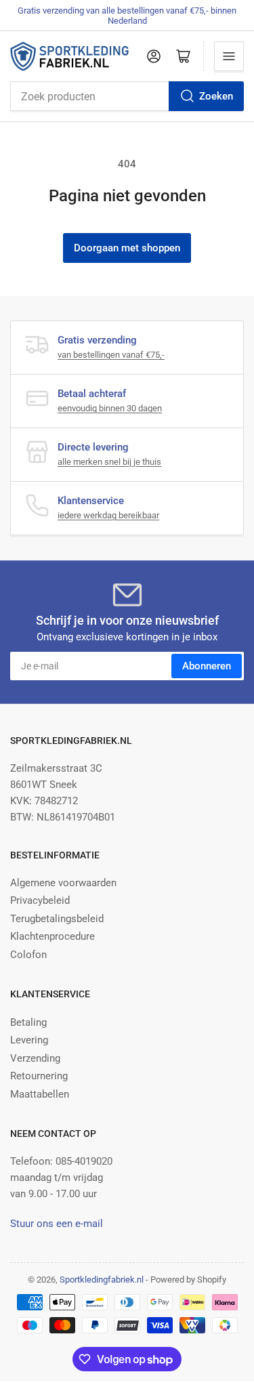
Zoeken (216, 96)
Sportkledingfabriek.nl (102, 1279)
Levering (29, 1040)
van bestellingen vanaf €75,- (111, 355)
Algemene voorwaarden (63, 883)
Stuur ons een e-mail (56, 1224)
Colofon (28, 955)
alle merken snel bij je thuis (109, 462)
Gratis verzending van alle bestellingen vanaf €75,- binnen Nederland (127, 15)
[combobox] (127, 96)
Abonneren (206, 666)
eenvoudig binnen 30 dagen (110, 408)
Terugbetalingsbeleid (57, 919)
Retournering (39, 1076)
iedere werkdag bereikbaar (108, 515)
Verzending (35, 1058)
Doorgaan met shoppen (127, 248)
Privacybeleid (40, 900)
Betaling (28, 1022)
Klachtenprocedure (52, 936)
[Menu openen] (229, 56)
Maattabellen (39, 1094)
